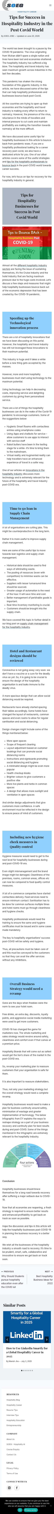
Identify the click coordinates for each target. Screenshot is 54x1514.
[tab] (21, 1370)
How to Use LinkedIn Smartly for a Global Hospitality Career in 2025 (27, 1352)
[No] (50, 1505)
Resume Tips (12, 1410)
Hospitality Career (27, 12)
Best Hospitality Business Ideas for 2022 (43, 1278)
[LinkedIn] (9, 1488)
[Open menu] (50, 5)
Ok (20, 1510)
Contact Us (11, 1454)
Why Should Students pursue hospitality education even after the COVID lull (12, 1279)
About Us (10, 1439)
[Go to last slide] (7, 1339)
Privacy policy (31, 1510)
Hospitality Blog (13, 1400)
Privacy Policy (13, 1468)
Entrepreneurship (14, 1425)
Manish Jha (14, 1361)
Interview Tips (13, 1415)
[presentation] (27, 1327)
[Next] (47, 1339)
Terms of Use (12, 1473)
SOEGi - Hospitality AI (16, 1444)
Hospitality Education (16, 1420)
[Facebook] (17, 1488)
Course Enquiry (13, 1449)
